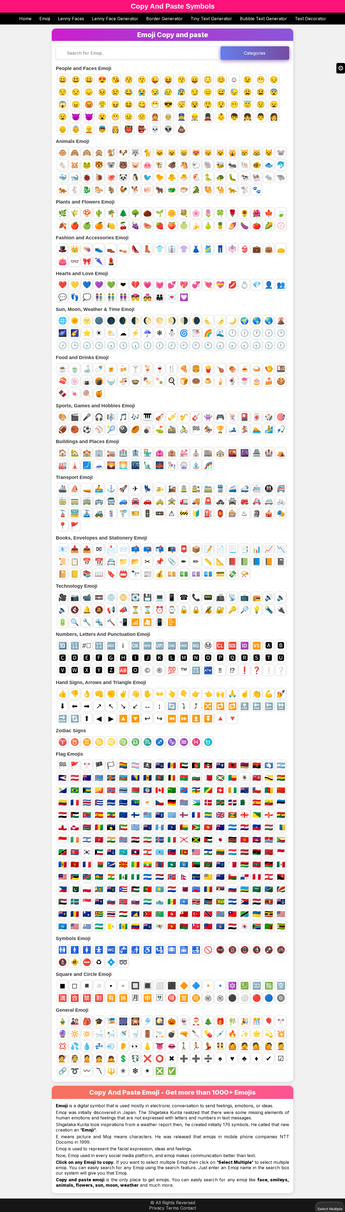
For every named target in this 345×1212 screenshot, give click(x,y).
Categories (254, 53)
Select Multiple (330, 1209)
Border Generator (164, 18)
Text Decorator (310, 18)
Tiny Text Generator (211, 18)
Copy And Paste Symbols (173, 6)
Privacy (156, 1208)
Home (25, 18)
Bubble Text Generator (263, 18)
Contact (188, 1208)
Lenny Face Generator (115, 18)
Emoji (44, 18)
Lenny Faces (71, 18)
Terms (172, 1208)
